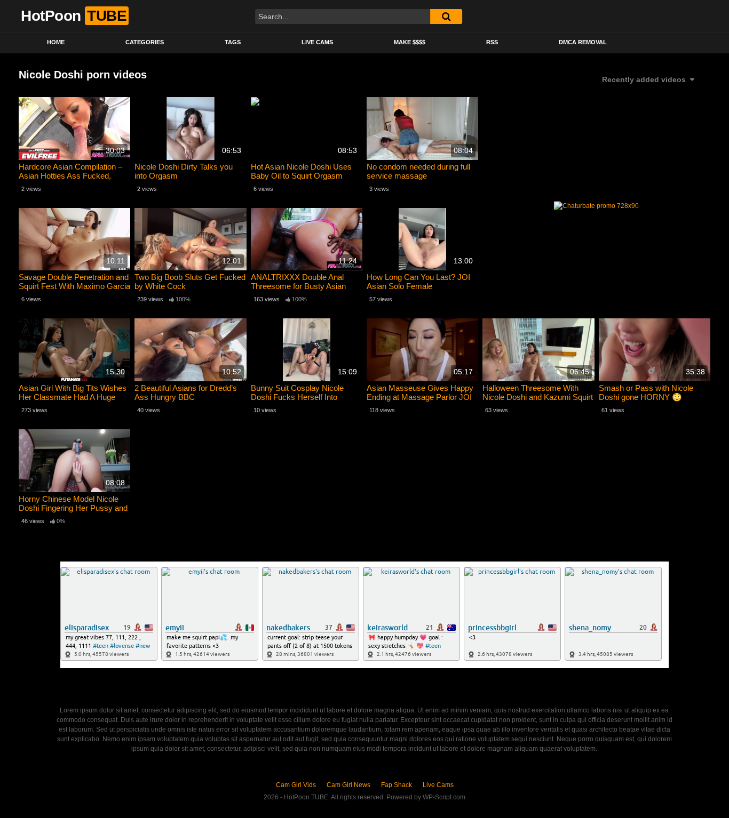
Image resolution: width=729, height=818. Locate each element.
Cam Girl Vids (296, 785)
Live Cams (317, 42)
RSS (492, 42)
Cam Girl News (348, 785)
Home (56, 42)
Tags (233, 42)
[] (446, 16)
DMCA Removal (583, 42)
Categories (144, 42)
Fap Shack (396, 785)
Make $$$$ (409, 42)
